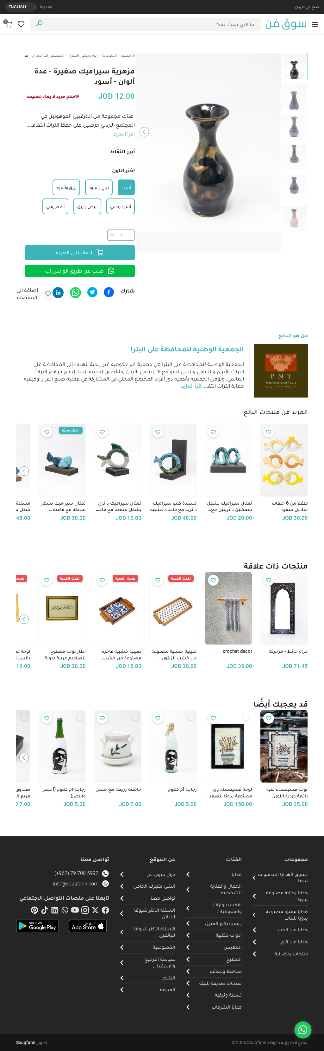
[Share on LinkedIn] (58, 292)
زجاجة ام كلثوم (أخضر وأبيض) (64, 792)
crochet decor (237, 651)
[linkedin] (55, 911)
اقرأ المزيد (124, 133)
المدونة (46, 6)
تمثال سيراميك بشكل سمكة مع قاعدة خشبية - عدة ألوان (63, 506)
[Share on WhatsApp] (75, 292)
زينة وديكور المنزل (83, 55)
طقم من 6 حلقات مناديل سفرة (290, 506)
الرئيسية (128, 55)
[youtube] (75, 911)
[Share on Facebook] (109, 292)
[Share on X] (92, 292)
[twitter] (95, 911)
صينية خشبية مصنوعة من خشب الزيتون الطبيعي (174, 654)
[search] (39, 24)
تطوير (31, 1042)
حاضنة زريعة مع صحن (118, 789)
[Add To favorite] (268, 432)
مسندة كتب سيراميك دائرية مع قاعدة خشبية (173, 506)
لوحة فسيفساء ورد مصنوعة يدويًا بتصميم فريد (229, 792)
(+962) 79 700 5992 (76, 873)
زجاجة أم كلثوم (182, 789)
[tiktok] (44, 911)
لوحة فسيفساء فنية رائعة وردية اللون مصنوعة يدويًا (287, 792)
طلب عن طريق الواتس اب (74, 270)
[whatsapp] (65, 911)
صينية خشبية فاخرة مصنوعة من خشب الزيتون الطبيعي (121, 654)
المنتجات (109, 55)
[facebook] (105, 911)
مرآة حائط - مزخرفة (288, 651)
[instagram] (85, 911)
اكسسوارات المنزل (48, 55)
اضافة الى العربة (74, 252)
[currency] (32, 7)
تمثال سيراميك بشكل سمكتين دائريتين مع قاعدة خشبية (229, 506)
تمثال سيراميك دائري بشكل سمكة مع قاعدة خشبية (117, 506)
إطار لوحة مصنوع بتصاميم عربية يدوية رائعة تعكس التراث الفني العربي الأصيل (65, 654)
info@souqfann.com (75, 884)
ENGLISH (17, 6)
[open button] (315, 24)
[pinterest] (34, 911)
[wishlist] (21, 24)
